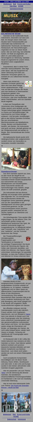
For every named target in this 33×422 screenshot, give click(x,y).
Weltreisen (7, 4)
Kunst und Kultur (24, 4)
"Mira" (3, 373)
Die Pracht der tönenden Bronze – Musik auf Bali (15, 387)
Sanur (28, 314)
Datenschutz (11, 419)
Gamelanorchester (16, 9)
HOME (20, 6)
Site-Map (13, 6)
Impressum (22, 419)
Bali (14, 4)
